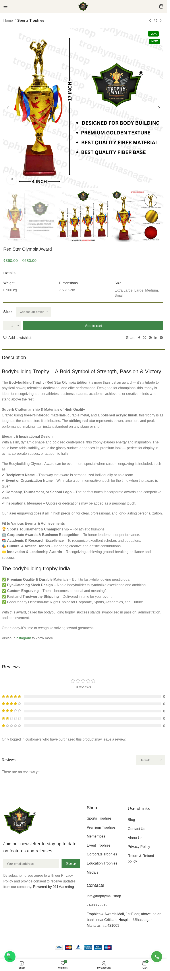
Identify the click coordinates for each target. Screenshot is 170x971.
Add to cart (93, 326)
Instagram (23, 638)
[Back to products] (155, 20)
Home (8, 20)
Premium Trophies (101, 827)
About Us (135, 838)
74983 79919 (97, 905)
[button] (7, 107)
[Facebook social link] (139, 338)
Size (6, 312)
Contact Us (136, 829)
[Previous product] (150, 20)
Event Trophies (98, 845)
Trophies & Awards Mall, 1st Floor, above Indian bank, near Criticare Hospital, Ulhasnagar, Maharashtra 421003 (124, 919)
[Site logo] (83, 6)
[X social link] (144, 338)
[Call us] (156, 956)
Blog (131, 820)
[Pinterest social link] (150, 338)
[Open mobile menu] (5, 6)
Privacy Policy (139, 847)
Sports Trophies (30, 20)
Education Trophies (102, 863)
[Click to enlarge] (12, 180)
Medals (92, 872)
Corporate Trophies (102, 854)
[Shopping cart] (161, 6)
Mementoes (96, 836)
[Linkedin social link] (155, 338)
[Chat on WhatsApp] (9, 956)
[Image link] (20, 820)
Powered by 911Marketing (53, 887)
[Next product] (160, 20)
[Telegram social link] (161, 338)
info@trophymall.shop (104, 896)
